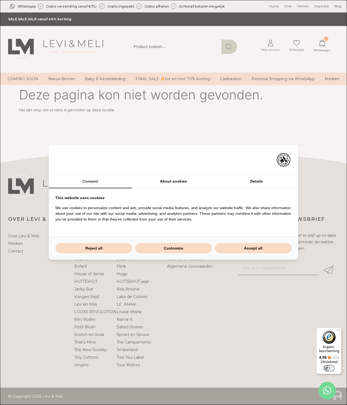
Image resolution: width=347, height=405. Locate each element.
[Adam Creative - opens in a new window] (283, 160)
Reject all (93, 248)
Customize (173, 248)
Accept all (253, 248)
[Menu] (338, 331)
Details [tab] (256, 181)
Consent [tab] (90, 181)
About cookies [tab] (173, 181)
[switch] (329, 368)
